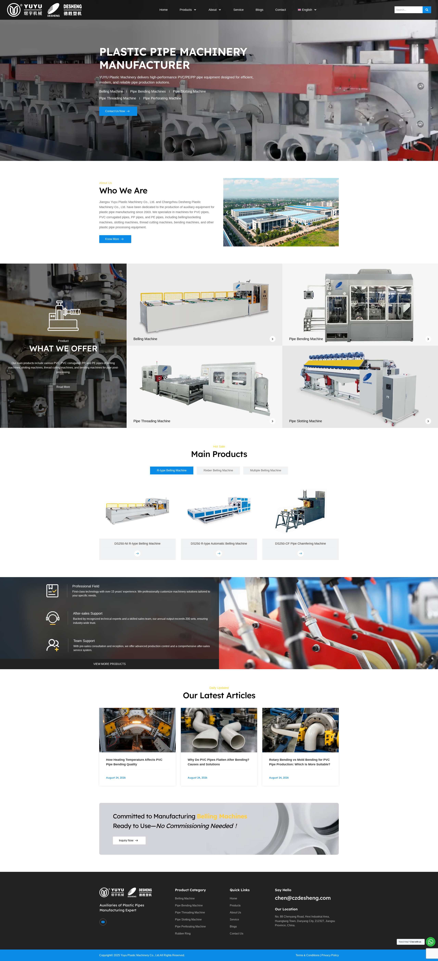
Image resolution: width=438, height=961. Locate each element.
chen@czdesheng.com (303, 898)
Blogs (259, 9)
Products (186, 9)
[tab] (171, 470)
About (213, 9)
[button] (227, 212)
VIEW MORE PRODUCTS (109, 664)
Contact (280, 9)
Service (238, 9)
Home (163, 9)
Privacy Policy (330, 955)
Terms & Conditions (307, 955)
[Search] (427, 9)
